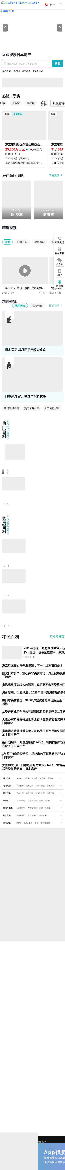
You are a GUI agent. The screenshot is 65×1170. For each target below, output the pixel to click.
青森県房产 (32, 815)
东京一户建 (32, 800)
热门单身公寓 (31, 408)
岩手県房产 (43, 815)
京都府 (34, 778)
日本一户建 (40, 785)
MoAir (18, 823)
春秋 (36, 823)
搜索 (57, 63)
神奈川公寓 (40, 793)
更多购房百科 (7, 523)
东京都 (19, 778)
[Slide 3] (35, 39)
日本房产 (20, 785)
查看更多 (54, 175)
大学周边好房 (52, 408)
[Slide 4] (42, 39)
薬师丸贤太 (45, 823)
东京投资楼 (32, 808)
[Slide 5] (48, 39)
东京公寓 (29, 793)
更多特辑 (54, 305)
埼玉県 (42, 778)
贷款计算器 (27, 823)
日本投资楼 (20, 808)
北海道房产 (20, 815)
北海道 (50, 778)
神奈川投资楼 (44, 808)
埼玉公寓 (50, 793)
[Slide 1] (22, 39)
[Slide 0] (16, 39)
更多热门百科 (7, 428)
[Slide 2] (29, 39)
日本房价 (50, 785)
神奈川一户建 (44, 800)
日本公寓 (29, 785)
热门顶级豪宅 (11, 408)
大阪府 (27, 778)
